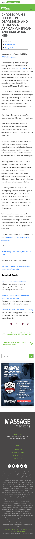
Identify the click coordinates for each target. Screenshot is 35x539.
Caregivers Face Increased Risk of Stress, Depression (15, 343)
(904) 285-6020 (17, 434)
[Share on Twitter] (11, 323)
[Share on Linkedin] (28, 323)
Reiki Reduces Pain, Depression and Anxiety (17, 310)
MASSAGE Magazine (10, 44)
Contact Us (18, 459)
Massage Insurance (18, 452)
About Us (18, 449)
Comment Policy (26, 529)
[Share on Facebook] (6, 323)
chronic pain (20, 68)
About (3, 2)
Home (18, 446)
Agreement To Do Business (17, 531)
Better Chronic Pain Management (13, 281)
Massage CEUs (18, 456)
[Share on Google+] (17, 323)
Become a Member (13, 2)
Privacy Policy (6, 529)
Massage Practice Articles (12, 48)
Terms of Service (16, 529)
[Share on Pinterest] (23, 323)
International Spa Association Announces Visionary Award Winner (19, 334)
